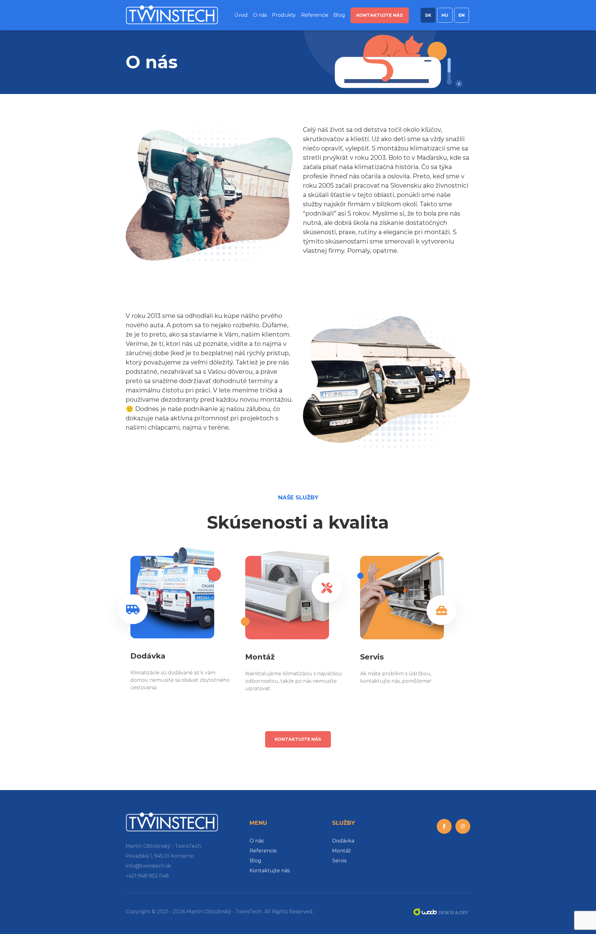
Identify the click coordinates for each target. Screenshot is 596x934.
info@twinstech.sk (148, 866)
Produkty (284, 15)
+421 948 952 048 (147, 876)
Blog (339, 15)
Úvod (241, 15)
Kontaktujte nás (379, 15)
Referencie (314, 15)
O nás (260, 15)
